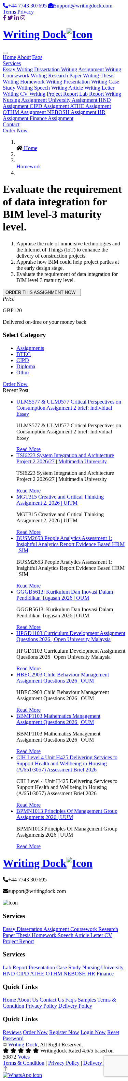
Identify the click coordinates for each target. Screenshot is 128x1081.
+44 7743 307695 (27, 5)
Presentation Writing (85, 82)
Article (82, 935)
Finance (105, 973)
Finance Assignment (51, 118)
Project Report (62, 94)
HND (9, 973)
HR (92, 973)
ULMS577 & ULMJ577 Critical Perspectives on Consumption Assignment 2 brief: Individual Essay (68, 408)
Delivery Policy (75, 1006)
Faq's (70, 1000)
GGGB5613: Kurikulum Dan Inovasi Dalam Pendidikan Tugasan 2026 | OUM (64, 595)
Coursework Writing (25, 75)
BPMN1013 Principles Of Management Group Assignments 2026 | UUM (66, 814)
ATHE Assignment (90, 106)
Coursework (84, 929)
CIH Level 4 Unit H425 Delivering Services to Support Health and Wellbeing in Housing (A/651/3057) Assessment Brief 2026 (66, 763)
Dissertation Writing (55, 69)
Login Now (93, 1032)
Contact (11, 124)
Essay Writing (18, 69)
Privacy (25, 12)
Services (12, 63)
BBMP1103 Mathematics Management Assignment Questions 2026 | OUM (58, 719)
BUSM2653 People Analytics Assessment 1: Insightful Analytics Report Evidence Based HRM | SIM (70, 544)
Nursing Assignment (25, 100)
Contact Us (52, 1000)
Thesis (24, 935)
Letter (97, 935)
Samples (87, 1000)
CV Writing (32, 94)
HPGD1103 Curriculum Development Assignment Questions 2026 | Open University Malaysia (70, 636)
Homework (28, 166)
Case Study (69, 967)
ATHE (37, 973)
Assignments (30, 348)
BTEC (23, 354)
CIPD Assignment (50, 106)
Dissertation (30, 929)
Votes (24, 1057)
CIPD (22, 360)
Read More (28, 449)
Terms (9, 12)
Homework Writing (41, 82)
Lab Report (16, 967)
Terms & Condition (23, 1063)
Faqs (37, 57)
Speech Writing (50, 88)
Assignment (56, 929)
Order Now (15, 130)
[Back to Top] (5, 1069)
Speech (66, 935)
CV (108, 935)
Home (9, 57)
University (112, 967)
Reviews (12, 1032)
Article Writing (84, 88)
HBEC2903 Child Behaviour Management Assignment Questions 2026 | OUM (62, 678)
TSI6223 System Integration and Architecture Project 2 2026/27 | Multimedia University (65, 458)
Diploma (25, 366)
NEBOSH (75, 973)
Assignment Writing (99, 69)
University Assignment (73, 100)
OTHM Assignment (25, 112)
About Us (27, 1000)
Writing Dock (23, 1044)
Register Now (64, 1032)
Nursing (91, 967)
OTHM (54, 973)
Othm (22, 372)
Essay (10, 929)
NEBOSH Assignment (72, 112)
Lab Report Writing (100, 94)
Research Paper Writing (73, 75)
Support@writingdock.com (83, 5)
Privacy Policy (41, 1006)
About (24, 57)
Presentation (42, 967)
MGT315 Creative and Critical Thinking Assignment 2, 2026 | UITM (60, 500)
